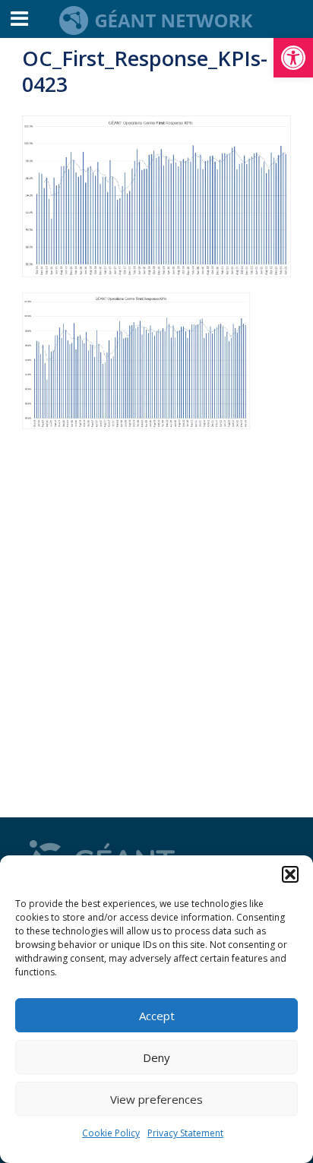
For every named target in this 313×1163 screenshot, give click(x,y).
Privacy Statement (185, 1133)
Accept (157, 1015)
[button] (293, 57)
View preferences (156, 1099)
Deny (156, 1057)
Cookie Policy (111, 1133)
